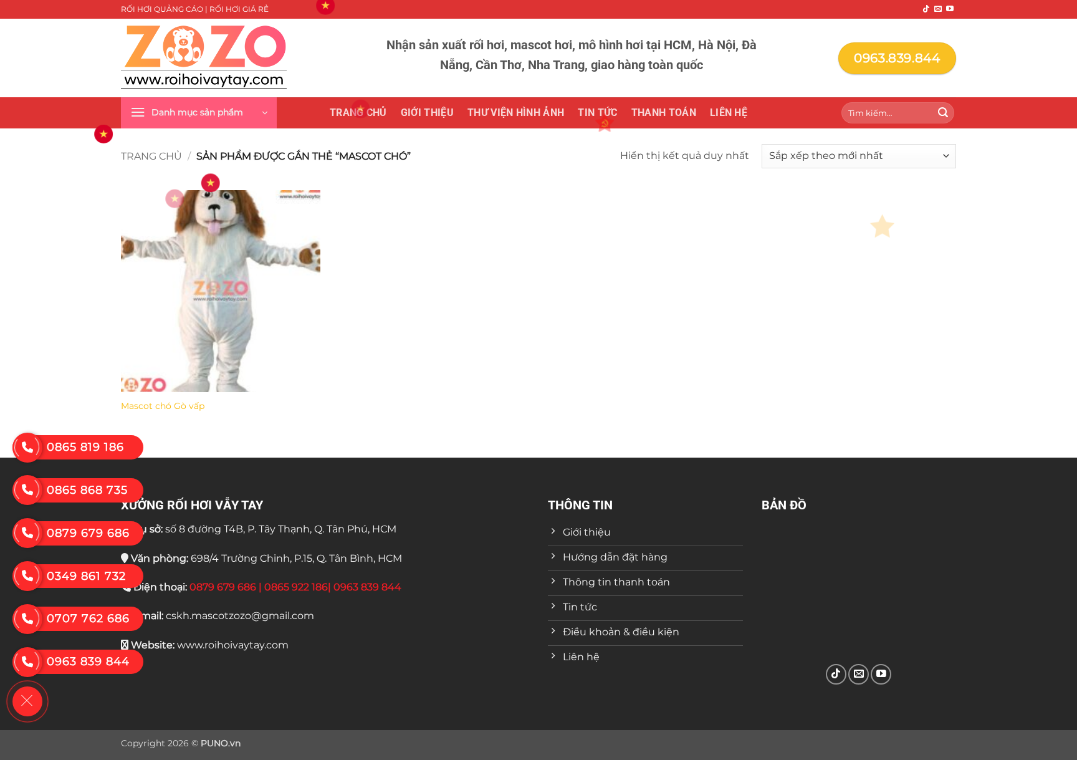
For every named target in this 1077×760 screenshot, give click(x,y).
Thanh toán (663, 112)
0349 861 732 (86, 576)
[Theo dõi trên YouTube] (950, 9)
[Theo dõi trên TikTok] (926, 9)
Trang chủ (358, 112)
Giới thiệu (427, 112)
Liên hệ (728, 112)
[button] (199, 112)
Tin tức (597, 112)
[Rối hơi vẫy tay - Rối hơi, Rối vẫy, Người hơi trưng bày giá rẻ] (204, 58)
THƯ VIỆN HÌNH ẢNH (515, 112)
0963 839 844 (88, 661)
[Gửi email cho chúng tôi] (938, 9)
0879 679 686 (88, 533)
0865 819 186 (85, 447)
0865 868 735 (87, 490)
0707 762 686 (88, 618)
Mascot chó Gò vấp (162, 405)
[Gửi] (943, 112)
